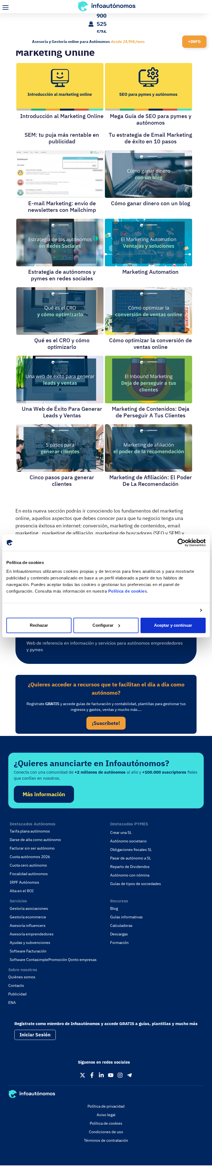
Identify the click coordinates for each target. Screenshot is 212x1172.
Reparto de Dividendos (130, 866)
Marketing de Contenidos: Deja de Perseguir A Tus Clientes (150, 412)
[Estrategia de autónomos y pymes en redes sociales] (60, 264)
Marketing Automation (150, 271)
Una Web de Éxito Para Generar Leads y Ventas (62, 412)
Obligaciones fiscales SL (131, 849)
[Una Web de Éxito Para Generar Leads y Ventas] (60, 401)
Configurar (102, 625)
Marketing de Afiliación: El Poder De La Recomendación (150, 480)
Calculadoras (121, 925)
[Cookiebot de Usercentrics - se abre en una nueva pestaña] (181, 542)
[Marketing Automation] (148, 264)
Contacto (16, 985)
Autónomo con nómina (129, 875)
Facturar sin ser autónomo (32, 848)
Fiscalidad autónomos (29, 873)
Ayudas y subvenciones (30, 942)
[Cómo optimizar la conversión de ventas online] (148, 332)
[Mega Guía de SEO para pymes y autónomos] (148, 108)
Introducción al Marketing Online (62, 116)
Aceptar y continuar (173, 625)
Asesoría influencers (28, 925)
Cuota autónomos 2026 (30, 856)
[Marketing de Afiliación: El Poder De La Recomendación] (148, 469)
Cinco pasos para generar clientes (62, 480)
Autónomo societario (128, 841)
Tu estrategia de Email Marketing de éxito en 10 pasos (150, 138)
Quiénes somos (21, 976)
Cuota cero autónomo (28, 865)
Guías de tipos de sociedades (135, 883)
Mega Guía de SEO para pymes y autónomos (150, 119)
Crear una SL (121, 832)
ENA (12, 1002)
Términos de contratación (106, 1140)
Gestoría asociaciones (29, 908)
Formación (119, 942)
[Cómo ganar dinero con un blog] (148, 195)
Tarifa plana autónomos (30, 831)
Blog (114, 908)
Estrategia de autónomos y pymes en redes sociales (62, 275)
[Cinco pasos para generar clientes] (60, 469)
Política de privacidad (106, 1106)
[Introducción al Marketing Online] (60, 108)
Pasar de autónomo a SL (130, 858)
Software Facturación (28, 951)
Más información (44, 794)
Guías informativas (126, 916)
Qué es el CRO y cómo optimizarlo (61, 343)
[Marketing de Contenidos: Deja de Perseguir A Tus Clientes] (148, 401)
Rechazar (39, 625)
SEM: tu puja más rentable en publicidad (62, 138)
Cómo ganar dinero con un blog (150, 203)
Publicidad (17, 994)
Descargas (119, 934)
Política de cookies (127, 591)
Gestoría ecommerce (28, 916)
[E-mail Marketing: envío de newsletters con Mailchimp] (60, 195)
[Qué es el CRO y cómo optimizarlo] (60, 332)
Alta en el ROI (22, 890)
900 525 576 (102, 24)
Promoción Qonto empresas (72, 959)
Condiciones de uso (106, 1131)
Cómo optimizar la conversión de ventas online (150, 343)
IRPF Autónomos (24, 882)
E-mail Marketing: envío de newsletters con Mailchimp (62, 206)
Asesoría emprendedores (32, 934)
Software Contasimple (29, 959)
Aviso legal (106, 1114)
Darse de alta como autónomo (35, 839)
